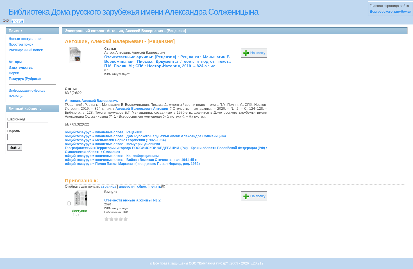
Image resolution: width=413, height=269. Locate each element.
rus (21, 21)
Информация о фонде (27, 91)
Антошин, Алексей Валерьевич (140, 53)
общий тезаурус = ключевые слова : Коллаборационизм (112, 156)
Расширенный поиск (26, 50)
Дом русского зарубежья (390, 12)
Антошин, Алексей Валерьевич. (91, 101)
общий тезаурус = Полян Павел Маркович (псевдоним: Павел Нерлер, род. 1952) (132, 164)
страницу (108, 187)
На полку (257, 53)
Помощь (15, 96)
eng (14, 21)
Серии (14, 73)
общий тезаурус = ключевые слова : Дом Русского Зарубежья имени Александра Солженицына (145, 136)
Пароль (13, 131)
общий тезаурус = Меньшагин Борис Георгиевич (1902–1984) (115, 140)
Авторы (15, 62)
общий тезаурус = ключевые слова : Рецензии (103, 132)
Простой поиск (21, 44)
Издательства (21, 68)
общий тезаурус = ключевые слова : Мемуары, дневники (112, 144)
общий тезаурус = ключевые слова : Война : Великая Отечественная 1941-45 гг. (131, 160)
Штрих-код (16, 119)
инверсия (127, 187)
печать (155, 187)
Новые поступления (25, 39)
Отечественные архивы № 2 (132, 200)
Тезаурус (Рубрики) (25, 79)
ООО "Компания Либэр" (209, 263)
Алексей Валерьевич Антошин (141, 109)
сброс (142, 187)
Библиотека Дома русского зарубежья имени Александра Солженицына (133, 11)
